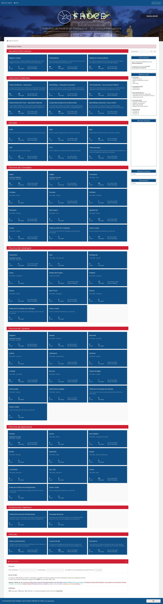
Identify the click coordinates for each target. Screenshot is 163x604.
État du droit (136, 89)
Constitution (136, 88)
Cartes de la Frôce (138, 97)
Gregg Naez (59, 591)
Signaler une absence (139, 103)
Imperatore (26, 582)
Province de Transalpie (20, 167)
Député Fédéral (27, 584)
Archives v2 (136, 111)
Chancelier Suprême (47, 582)
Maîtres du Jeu (18, 582)
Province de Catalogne (20, 248)
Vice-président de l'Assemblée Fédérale (115, 582)
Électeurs (66, 584)
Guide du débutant (138, 80)
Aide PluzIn (136, 83)
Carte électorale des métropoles (142, 94)
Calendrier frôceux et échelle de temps (143, 95)
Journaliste (72, 584)
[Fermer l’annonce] (155, 45)
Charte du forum (137, 78)
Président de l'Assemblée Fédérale (94, 582)
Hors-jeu (13, 534)
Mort (81, 584)
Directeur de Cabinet (78, 582)
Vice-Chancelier (58, 582)
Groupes (13, 122)
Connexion (11, 566)
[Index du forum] (81, 17)
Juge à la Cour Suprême (56, 584)
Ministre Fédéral (67, 582)
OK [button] (153, 601)
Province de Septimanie (20, 426)
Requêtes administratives (140, 101)
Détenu (78, 584)
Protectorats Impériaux (20, 507)
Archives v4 (136, 114)
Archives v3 (136, 112)
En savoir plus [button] (49, 601)
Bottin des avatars (138, 105)
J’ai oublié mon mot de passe (73, 570)
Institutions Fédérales (19, 78)
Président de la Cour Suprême (40, 584)
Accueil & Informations (20, 51)
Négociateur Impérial (36, 582)
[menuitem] (16, 2)
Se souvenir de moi (87, 570)
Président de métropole (15, 584)
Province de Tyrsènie (19, 328)
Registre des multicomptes (140, 106)
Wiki (134, 82)
